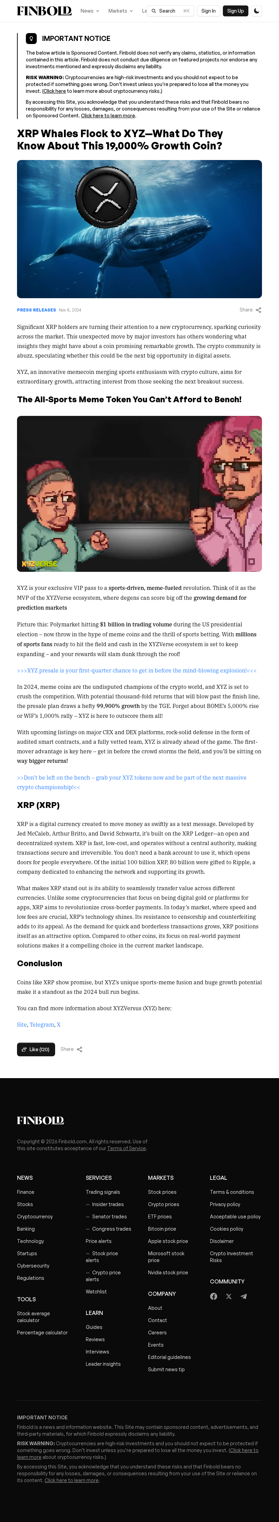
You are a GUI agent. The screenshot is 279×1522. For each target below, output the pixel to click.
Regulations (30, 1278)
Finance (25, 1192)
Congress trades (108, 1229)
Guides (94, 1327)
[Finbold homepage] (139, 1120)
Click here (55, 91)
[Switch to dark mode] (256, 10)
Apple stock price (168, 1241)
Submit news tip (166, 1369)
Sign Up (235, 11)
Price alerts (99, 1241)
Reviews (95, 1339)
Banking (26, 1229)
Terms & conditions (232, 1192)
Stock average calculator (33, 1316)
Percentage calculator (42, 1332)
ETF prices (160, 1216)
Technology (30, 1241)
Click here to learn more (108, 115)
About (155, 1308)
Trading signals (103, 1192)
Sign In (208, 11)
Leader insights (103, 1364)
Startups (27, 1253)
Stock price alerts (102, 1256)
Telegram (42, 1024)
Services (99, 1177)
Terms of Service (126, 1148)
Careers (157, 1332)
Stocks (25, 1204)
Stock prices (162, 1192)
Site (22, 1024)
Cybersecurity (33, 1266)
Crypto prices (163, 1204)
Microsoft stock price (166, 1256)
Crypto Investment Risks (231, 1256)
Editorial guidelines (169, 1357)
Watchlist (96, 1291)
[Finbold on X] (229, 1296)
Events (156, 1345)
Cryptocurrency (35, 1216)
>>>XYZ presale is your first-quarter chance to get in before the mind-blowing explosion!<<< (137, 670)
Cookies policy (226, 1229)
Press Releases (36, 310)
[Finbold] (44, 11)
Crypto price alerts (103, 1276)
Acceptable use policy (235, 1216)
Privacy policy (225, 1204)
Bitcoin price (162, 1229)
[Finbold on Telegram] (244, 1296)
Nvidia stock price (168, 1272)
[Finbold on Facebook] (214, 1296)
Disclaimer (222, 1241)
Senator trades (106, 1216)
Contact (157, 1320)
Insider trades (105, 1204)
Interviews (97, 1351)
